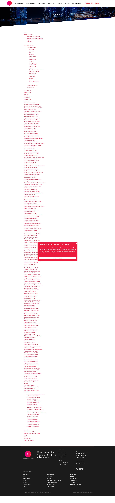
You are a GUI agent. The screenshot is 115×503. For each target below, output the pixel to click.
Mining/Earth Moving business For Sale (33, 172)
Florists (30, 68)
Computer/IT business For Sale (31, 278)
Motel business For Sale (29, 381)
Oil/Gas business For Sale (30, 366)
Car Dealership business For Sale (31, 160)
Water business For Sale (29, 298)
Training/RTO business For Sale (31, 310)
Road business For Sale (29, 334)
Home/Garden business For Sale (31, 216)
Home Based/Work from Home (36, 69)
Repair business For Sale (29, 342)
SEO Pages (26, 392)
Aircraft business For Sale (30, 130)
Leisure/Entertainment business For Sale (33, 192)
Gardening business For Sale (30, 227)
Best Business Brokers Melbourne (34, 411)
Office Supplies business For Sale (32, 368)
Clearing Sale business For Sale (31, 136)
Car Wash (31, 61)
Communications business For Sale (32, 279)
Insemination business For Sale (31, 204)
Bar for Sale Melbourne (32, 399)
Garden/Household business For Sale (32, 228)
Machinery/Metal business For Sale (32, 186)
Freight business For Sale (30, 238)
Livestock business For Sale (30, 189)
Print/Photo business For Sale (31, 352)
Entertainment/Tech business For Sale (33, 252)
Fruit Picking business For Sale (31, 237)
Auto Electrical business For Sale (31, 114)
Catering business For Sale (30, 150)
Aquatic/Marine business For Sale (32, 118)
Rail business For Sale (29, 347)
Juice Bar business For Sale (30, 198)
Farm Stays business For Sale (31, 249)
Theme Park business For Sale (31, 313)
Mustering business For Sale (30, 378)
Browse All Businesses (34, 81)
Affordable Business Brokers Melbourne (35, 394)
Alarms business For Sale (30, 128)
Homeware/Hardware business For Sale (33, 215)
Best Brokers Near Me (32, 404)
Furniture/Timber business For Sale (32, 232)
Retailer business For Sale (30, 337)
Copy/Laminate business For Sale (32, 274)
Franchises (31, 51)
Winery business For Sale (30, 291)
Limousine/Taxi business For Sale (31, 191)
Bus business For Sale (29, 164)
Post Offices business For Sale (31, 354)
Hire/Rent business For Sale (30, 218)
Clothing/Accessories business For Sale (33, 284)
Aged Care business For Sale (30, 131)
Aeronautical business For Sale (31, 135)
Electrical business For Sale (30, 257)
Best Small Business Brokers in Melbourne (36, 412)
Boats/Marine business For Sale (31, 104)
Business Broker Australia (32, 416)
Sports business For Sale (30, 318)
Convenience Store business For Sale (32, 276)
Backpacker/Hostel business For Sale (32, 111)
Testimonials (29, 41)
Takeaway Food (32, 66)
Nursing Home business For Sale (31, 369)
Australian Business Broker (32, 426)
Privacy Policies (62, 464)
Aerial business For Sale (29, 147)
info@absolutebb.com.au (83, 463)
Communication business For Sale (32, 281)
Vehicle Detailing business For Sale (32, 301)
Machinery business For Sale (30, 187)
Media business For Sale (29, 177)
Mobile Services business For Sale (32, 170)
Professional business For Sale (31, 351)
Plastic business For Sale (30, 358)
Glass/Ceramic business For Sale (31, 225)
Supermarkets (32, 76)
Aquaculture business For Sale (31, 119)
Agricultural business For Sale (31, 133)
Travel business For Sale (29, 306)
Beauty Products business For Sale (32, 121)
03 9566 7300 (80, 461)
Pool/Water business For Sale (31, 356)
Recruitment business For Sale (31, 344)
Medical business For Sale (30, 176)
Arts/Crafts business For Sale (31, 116)
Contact (60, 460)
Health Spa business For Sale (31, 221)
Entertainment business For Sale (31, 254)
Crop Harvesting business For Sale (32, 271)
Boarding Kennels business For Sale (32, 106)
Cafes (30, 52)
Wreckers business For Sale (30, 288)
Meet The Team (27, 96)
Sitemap (26, 383)
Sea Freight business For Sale (31, 329)
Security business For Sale (30, 327)
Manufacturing (32, 59)
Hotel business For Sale (29, 211)
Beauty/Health (32, 56)
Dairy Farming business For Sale (31, 267)
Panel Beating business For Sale (31, 364)
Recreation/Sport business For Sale (32, 346)
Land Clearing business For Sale (31, 196)
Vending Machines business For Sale (32, 300)
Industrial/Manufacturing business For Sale (34, 206)
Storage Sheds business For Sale (31, 317)
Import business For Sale (30, 208)
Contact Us (67, 3)
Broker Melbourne (31, 417)
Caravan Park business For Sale (31, 152)
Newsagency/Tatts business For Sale (32, 373)
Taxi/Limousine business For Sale (31, 315)
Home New (26, 430)
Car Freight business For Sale (31, 158)
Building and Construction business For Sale (34, 165)
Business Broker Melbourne (33, 424)
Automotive (31, 49)
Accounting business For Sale (31, 141)
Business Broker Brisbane (32, 419)
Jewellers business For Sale (30, 199)
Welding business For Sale (30, 296)
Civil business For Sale (29, 148)
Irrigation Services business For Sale (32, 201)
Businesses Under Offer (32, 85)
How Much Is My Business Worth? (35, 38)
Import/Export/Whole (34, 71)
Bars (30, 80)
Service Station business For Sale (32, 323)
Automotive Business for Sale (33, 397)
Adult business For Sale (29, 140)
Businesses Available (31, 47)
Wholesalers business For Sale (31, 293)
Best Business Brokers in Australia (34, 407)
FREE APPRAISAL (57, 258)
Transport (31, 78)
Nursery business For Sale (30, 371)
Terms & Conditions (63, 462)
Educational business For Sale (31, 259)
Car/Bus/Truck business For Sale (31, 153)
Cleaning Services (33, 63)
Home (25, 32)
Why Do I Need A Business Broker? (35, 39)
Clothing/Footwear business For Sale (32, 283)
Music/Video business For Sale (31, 380)
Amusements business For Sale (31, 124)
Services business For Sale (30, 322)
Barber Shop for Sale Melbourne (34, 400)
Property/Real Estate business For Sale (33, 349)
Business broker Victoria (30, 431)
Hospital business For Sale (30, 213)
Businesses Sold (30, 87)
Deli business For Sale (29, 266)
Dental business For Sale (30, 264)
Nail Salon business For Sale (30, 376)
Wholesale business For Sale (30, 295)
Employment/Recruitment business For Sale (34, 255)
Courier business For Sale (30, 272)
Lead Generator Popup (29, 102)
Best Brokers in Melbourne (33, 402)
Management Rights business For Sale (33, 184)
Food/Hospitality (33, 64)
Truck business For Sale (29, 305)
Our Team (59, 3)
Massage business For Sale (30, 181)
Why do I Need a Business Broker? (32, 433)
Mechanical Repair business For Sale (32, 179)
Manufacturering (51, 484)
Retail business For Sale (29, 339)
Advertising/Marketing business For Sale (33, 138)
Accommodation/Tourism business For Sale (34, 143)
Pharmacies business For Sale (31, 359)
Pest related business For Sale (31, 361)
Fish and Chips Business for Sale (31, 386)
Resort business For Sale (29, 341)
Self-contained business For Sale (31, 325)
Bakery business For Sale (30, 109)
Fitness (30, 58)
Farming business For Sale (30, 247)
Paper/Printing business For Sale (31, 363)
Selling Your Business (29, 440)
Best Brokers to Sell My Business (34, 406)
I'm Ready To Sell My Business (33, 36)
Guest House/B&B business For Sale (32, 223)
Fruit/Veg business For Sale (30, 235)
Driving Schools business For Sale (32, 286)
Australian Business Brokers (32, 395)
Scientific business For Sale (30, 330)
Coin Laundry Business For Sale (31, 390)
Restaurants (31, 75)
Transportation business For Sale (31, 308)
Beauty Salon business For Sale (31, 113)
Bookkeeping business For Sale (31, 169)
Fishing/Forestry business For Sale (32, 242)
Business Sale (27, 438)
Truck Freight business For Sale (31, 303)
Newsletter (26, 101)
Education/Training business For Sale (32, 261)
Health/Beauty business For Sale (31, 220)
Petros (25, 435)
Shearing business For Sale (30, 320)
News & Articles (42, 3)
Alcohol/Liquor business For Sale (32, 126)
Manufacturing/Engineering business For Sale (34, 182)
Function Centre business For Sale (32, 233)
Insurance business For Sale (30, 203)
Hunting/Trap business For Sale (31, 209)
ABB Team (26, 436)
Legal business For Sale (29, 194)
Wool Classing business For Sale (31, 289)
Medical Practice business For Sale (32, 174)
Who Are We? (51, 3)
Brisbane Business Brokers (33, 414)
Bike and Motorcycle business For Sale (33, 107)
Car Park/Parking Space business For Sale (34, 157)
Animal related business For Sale (31, 123)
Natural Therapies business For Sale (32, 375)
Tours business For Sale (29, 312)
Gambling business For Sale (30, 230)
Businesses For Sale (28, 45)
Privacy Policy (27, 99)
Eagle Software (90, 492)
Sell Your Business (28, 34)
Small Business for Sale (29, 388)
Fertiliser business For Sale (30, 245)
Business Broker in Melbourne (34, 423)
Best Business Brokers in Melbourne (35, 409)
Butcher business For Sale (30, 162)
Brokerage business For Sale (30, 167)
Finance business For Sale (30, 244)
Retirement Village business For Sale (32, 335)
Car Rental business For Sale (30, 155)
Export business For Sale (30, 250)
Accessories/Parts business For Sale (32, 145)
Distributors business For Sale (31, 262)
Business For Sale (62, 454)
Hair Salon (31, 54)
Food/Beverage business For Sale (32, 240)
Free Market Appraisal (29, 385)
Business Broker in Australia (33, 421)
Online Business (32, 73)
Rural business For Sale (29, 332)
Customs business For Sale (30, 269)
